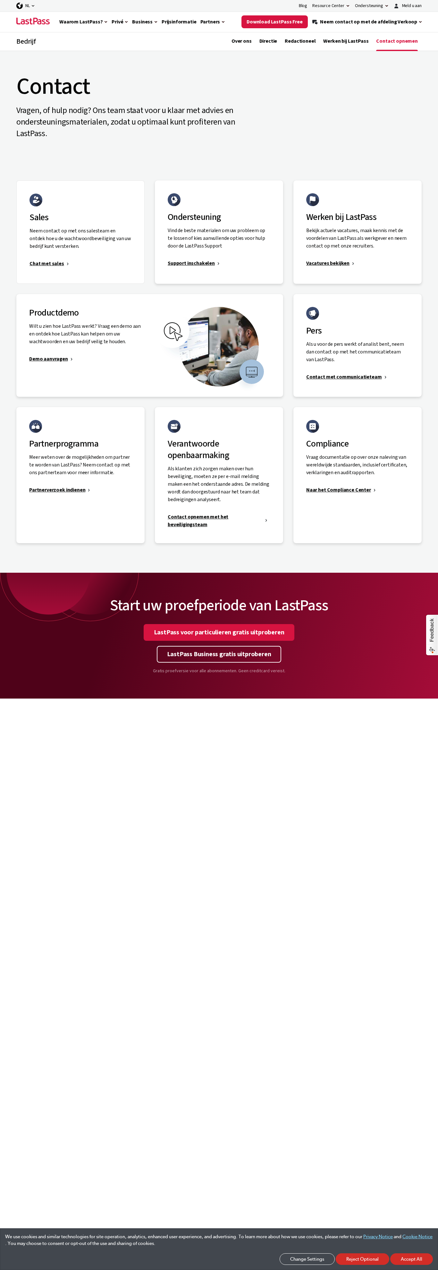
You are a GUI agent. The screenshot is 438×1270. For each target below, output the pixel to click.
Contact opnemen (397, 41)
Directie (268, 41)
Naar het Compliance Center (338, 489)
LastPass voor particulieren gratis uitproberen (219, 632)
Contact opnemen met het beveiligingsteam (198, 520)
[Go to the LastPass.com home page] (33, 21)
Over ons (242, 41)
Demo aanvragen (48, 358)
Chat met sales (46, 263)
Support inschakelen (191, 263)
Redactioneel (300, 41)
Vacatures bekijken (328, 263)
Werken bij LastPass (345, 41)
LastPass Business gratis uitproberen (219, 654)
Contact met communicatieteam (344, 376)
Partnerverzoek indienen (57, 489)
